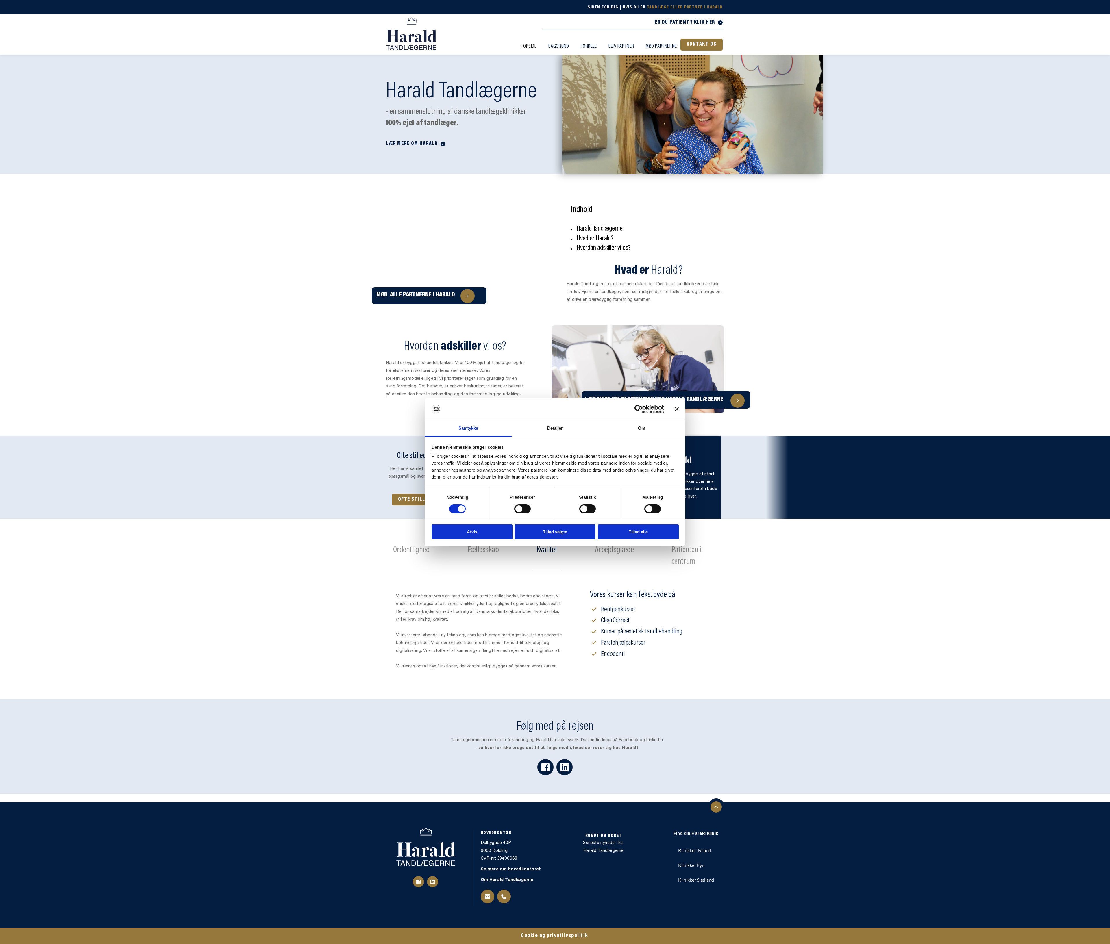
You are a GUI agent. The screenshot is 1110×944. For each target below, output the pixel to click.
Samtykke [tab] (468, 428)
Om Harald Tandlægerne (508, 880)
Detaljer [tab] (555, 428)
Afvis (472, 531)
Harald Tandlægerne (603, 851)
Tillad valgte (555, 531)
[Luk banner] (677, 409)
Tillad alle (638, 531)
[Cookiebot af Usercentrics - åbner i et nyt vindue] (638, 409)
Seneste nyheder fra (603, 843)
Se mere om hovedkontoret (511, 869)
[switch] (522, 508)
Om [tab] (641, 428)
